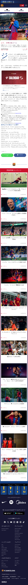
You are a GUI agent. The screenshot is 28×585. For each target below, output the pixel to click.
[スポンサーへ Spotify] (11, 502)
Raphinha (16, 546)
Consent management (15, 578)
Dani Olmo (4, 552)
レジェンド (17, 563)
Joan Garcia (4, 530)
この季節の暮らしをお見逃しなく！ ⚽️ (8, 2)
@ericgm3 (4, 104)
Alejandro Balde (18, 528)
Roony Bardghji (18, 547)
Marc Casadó (4, 549)
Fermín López (4, 547)
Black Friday (4, 565)
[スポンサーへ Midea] (21, 502)
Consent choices (23, 578)
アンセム (16, 562)
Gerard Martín (17, 534)
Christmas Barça (5, 566)
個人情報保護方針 (13, 576)
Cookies (19, 576)
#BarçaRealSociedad (14, 110)
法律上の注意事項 (5, 576)
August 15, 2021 (18, 113)
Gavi (2, 544)
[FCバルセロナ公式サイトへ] (2, 5)
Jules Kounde (17, 536)
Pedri (3, 546)
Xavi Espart (17, 531)
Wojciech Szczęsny (5, 528)
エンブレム (17, 560)
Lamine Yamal (17, 544)
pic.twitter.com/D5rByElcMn (6, 121)
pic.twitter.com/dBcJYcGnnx (6, 111)
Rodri (3, 555)
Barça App (3, 563)
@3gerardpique (5, 114)
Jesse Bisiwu (17, 552)
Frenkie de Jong (5, 550)
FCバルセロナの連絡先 (6, 578)
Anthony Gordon (18, 549)
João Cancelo (17, 539)
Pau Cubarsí (17, 530)
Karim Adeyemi (18, 550)
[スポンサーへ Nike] (4, 502)
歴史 (16, 565)
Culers (22, 5)
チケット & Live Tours (5, 561)
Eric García (17, 537)
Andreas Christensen (19, 533)
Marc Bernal (4, 553)
